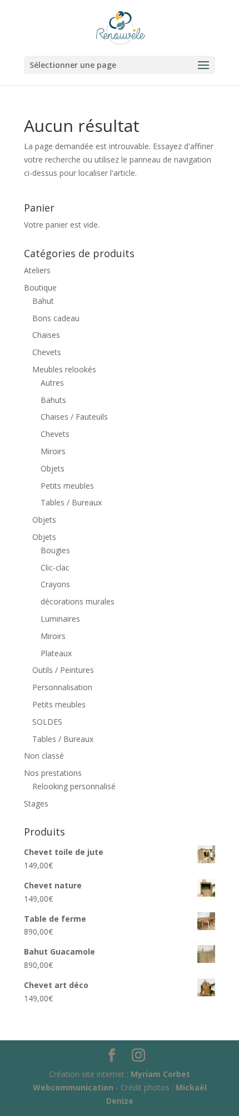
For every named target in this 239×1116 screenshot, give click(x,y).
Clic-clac (55, 567)
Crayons (55, 584)
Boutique (40, 287)
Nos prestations (53, 773)
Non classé (44, 755)
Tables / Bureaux (71, 502)
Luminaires (60, 618)
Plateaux (56, 653)
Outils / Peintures (63, 670)
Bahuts (53, 400)
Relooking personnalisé (74, 786)
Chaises (46, 335)
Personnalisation (62, 687)
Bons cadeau (55, 318)
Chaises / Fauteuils (74, 416)
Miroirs (53, 451)
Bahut (43, 301)
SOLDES (47, 721)
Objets (52, 468)
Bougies (55, 550)
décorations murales (77, 601)
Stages (36, 803)
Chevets (46, 352)
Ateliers (37, 270)
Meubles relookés (64, 369)
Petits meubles (67, 485)
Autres (52, 382)
